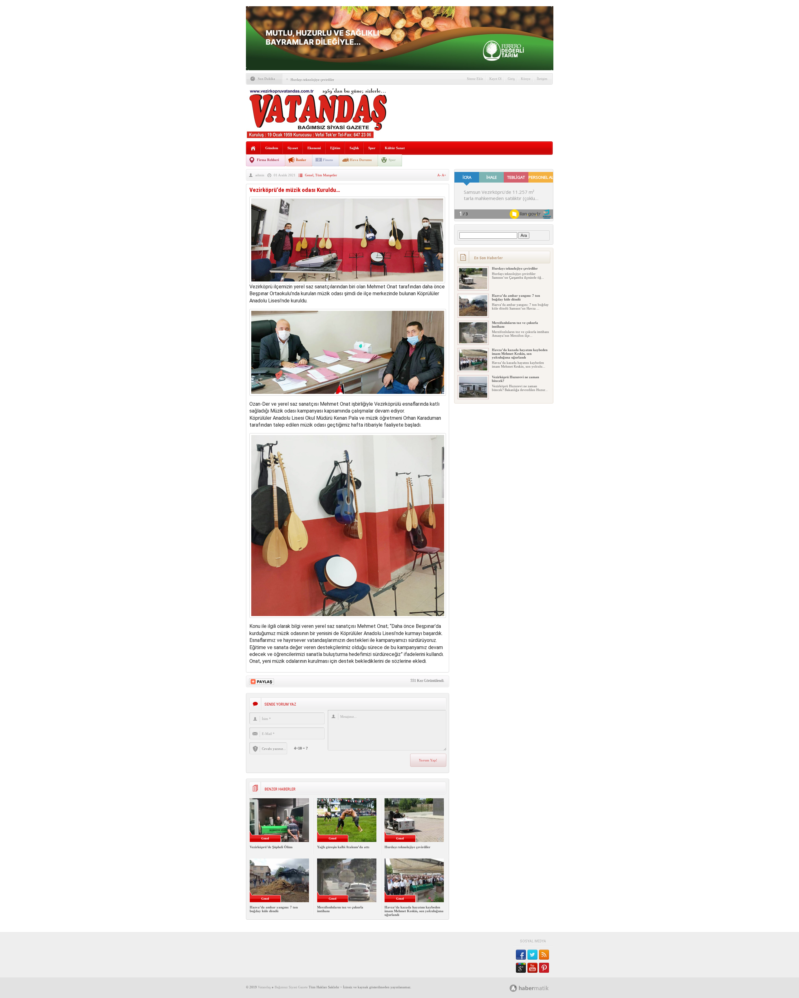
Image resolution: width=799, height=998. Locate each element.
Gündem (271, 148)
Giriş (511, 79)
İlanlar (301, 160)
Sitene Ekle (475, 79)
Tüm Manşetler (326, 175)
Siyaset (292, 148)
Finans (328, 160)
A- (439, 175)
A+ (444, 175)
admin (259, 175)
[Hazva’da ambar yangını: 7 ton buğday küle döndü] (473, 315)
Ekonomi (314, 148)
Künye (526, 79)
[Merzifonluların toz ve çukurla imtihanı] (473, 342)
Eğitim (335, 148)
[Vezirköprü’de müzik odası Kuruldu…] (347, 282)
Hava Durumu (361, 160)
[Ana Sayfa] (253, 148)
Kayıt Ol (495, 79)
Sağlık (354, 148)
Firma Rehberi (268, 160)
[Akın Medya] (513, 988)
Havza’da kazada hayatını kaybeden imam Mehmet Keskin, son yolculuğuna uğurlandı (414, 911)
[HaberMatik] (536, 988)
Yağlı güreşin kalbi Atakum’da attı (343, 847)
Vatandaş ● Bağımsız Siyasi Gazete (283, 987)
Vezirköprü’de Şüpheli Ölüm (271, 847)
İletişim (542, 79)
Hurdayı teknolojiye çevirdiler (312, 79)
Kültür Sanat (395, 148)
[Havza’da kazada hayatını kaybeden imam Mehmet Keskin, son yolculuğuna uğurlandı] (473, 369)
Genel (309, 175)
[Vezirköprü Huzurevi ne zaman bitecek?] (473, 396)
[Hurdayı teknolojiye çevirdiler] (473, 288)
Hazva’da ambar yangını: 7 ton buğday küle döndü (274, 909)
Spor (371, 148)
